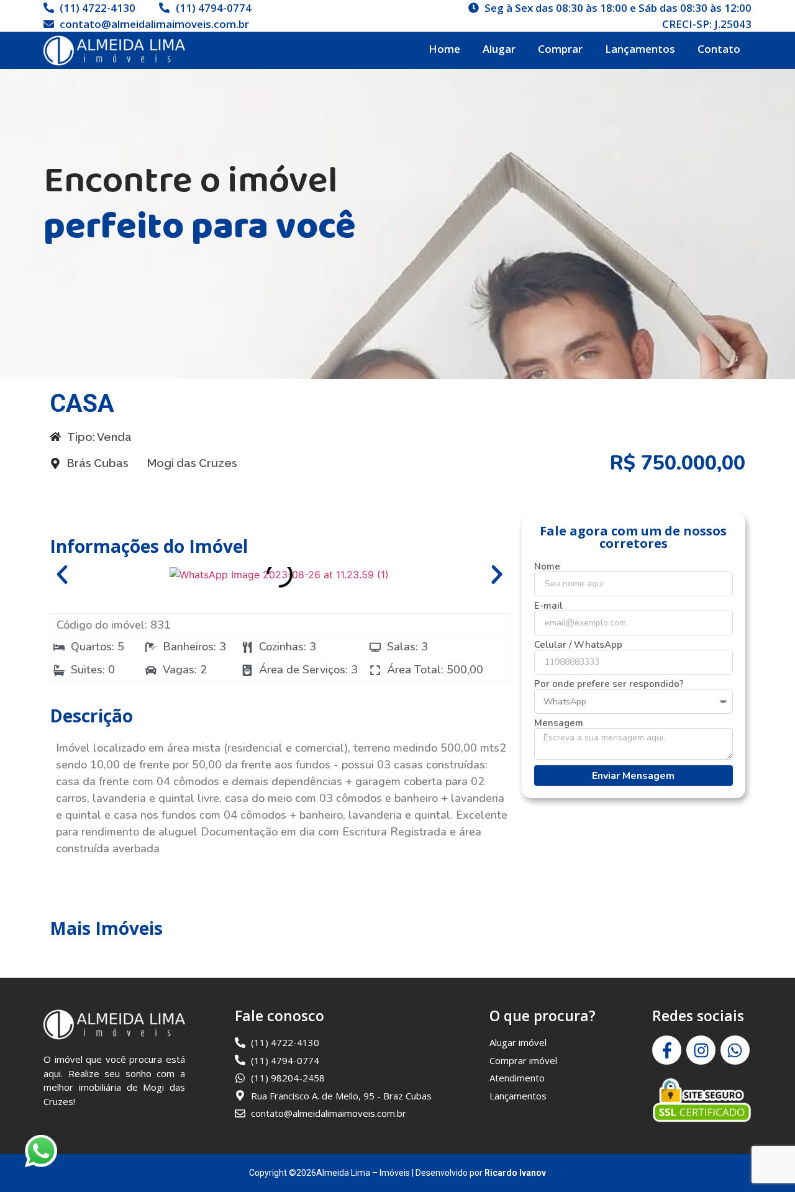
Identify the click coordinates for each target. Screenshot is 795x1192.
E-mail (548, 606)
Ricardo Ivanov (515, 1173)
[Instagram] (701, 1050)
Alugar (499, 49)
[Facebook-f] (666, 1050)
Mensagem (558, 723)
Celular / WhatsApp (578, 645)
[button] (62, 574)
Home (444, 49)
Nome (547, 566)
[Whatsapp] (735, 1050)
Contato (718, 49)
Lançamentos (640, 49)
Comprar (560, 49)
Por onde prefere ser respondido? (609, 684)
